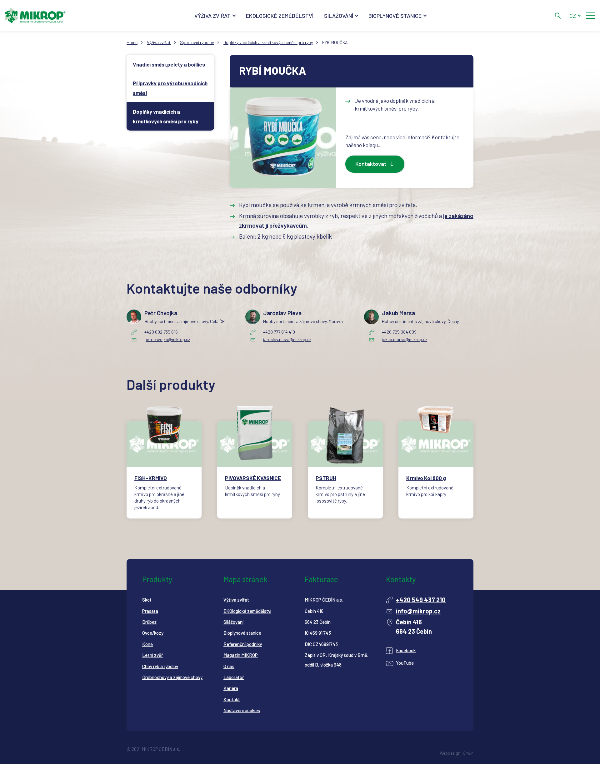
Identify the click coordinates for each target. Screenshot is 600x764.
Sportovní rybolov (197, 42)
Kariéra (230, 688)
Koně (147, 644)
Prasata (150, 611)
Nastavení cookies (241, 710)
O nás (228, 666)
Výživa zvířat (212, 15)
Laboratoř (233, 677)
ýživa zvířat (237, 600)
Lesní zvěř (152, 655)
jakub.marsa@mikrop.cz (404, 339)
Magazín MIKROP (240, 655)
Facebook (406, 650)
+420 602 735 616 (161, 332)
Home (132, 42)
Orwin (468, 753)
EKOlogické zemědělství (247, 611)
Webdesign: (451, 753)
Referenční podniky (242, 644)
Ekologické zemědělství (279, 15)
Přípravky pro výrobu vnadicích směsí (170, 88)
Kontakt (231, 699)
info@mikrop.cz (418, 611)
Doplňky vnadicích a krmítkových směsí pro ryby (268, 42)
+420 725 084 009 (399, 332)
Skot (147, 600)
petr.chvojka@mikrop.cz (167, 339)
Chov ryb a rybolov (160, 666)
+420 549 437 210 (421, 599)
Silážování (338, 15)
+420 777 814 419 (279, 332)
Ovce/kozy (152, 633)
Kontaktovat (370, 163)
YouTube (405, 663)
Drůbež (149, 622)
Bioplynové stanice (395, 15)
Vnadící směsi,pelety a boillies (169, 64)
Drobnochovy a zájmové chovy (172, 677)
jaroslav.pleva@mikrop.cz (287, 339)
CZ (572, 15)
